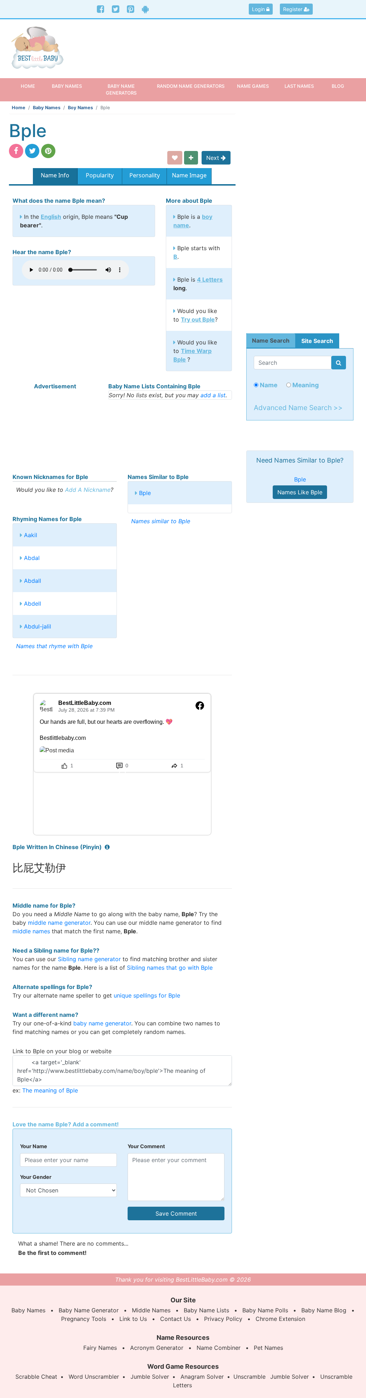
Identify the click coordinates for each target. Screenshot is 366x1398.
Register (293, 9)
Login (259, 9)
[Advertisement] (228, 44)
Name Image (189, 175)
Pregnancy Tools (83, 1318)
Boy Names (80, 107)
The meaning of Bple (50, 1090)
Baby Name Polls (265, 1310)
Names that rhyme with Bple (54, 646)
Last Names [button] (299, 86)
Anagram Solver (202, 1376)
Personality (144, 175)
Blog (338, 86)
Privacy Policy (223, 1318)
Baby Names (46, 107)
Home (32, 86)
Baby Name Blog (323, 1310)
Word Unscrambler (94, 1376)
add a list (213, 395)
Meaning (305, 385)
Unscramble (249, 1376)
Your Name (33, 1146)
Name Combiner (219, 1347)
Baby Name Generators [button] (121, 89)
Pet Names (268, 1347)
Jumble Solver (149, 1376)
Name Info (55, 175)
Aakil (30, 535)
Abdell (32, 603)
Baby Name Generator (89, 1310)
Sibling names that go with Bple (170, 967)
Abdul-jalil (37, 626)
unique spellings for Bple (147, 995)
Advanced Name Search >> (298, 407)
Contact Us (175, 1318)
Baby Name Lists (206, 1310)
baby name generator (102, 1023)
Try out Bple (198, 319)
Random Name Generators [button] (190, 86)
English (51, 216)
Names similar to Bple (160, 521)
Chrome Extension (280, 1318)
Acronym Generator (156, 1347)
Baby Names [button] (67, 86)
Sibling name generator (89, 959)
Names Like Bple (299, 492)
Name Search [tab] (271, 340)
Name (267, 385)
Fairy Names (100, 1347)
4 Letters (210, 279)
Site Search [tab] (317, 340)
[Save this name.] (174, 158)
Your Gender (35, 1177)
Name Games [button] (253, 86)
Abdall (32, 580)
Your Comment (146, 1146)
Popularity (100, 175)
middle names (31, 931)
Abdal (32, 557)
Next (213, 157)
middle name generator (59, 922)
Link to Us (133, 1318)
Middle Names (151, 1310)
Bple (145, 492)
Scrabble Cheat (36, 1376)
